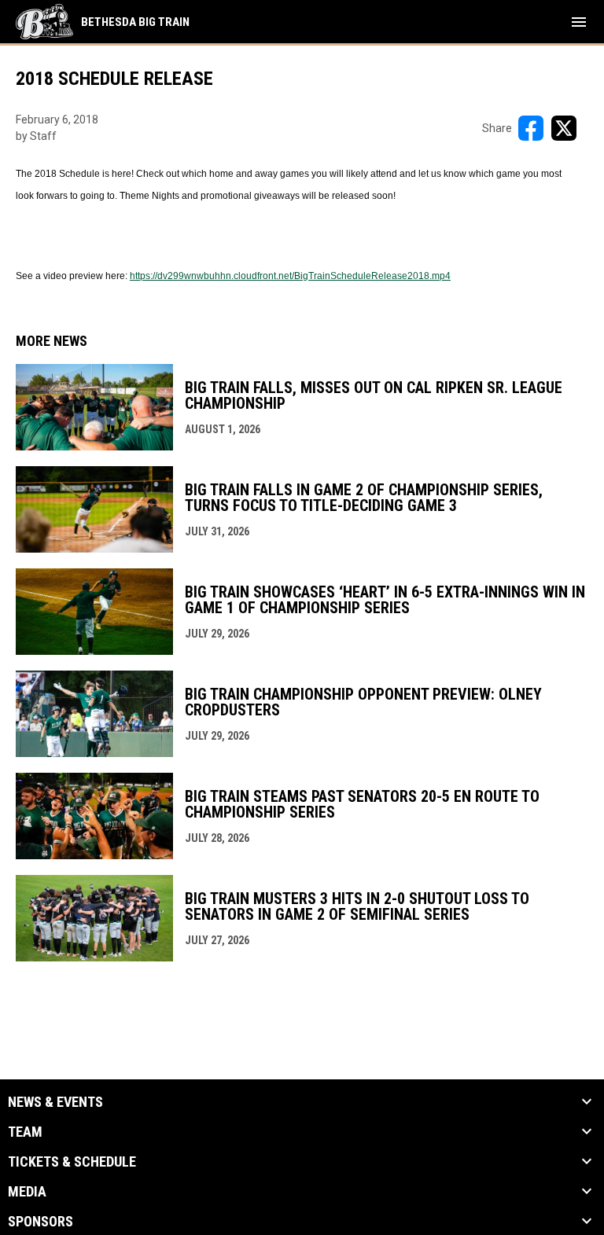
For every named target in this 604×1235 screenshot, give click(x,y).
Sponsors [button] (40, 1222)
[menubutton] (578, 22)
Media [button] (27, 1192)
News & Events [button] (55, 1102)
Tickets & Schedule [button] (72, 1162)
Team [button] (25, 1132)
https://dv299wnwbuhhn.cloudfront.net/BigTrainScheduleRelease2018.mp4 (290, 275)
